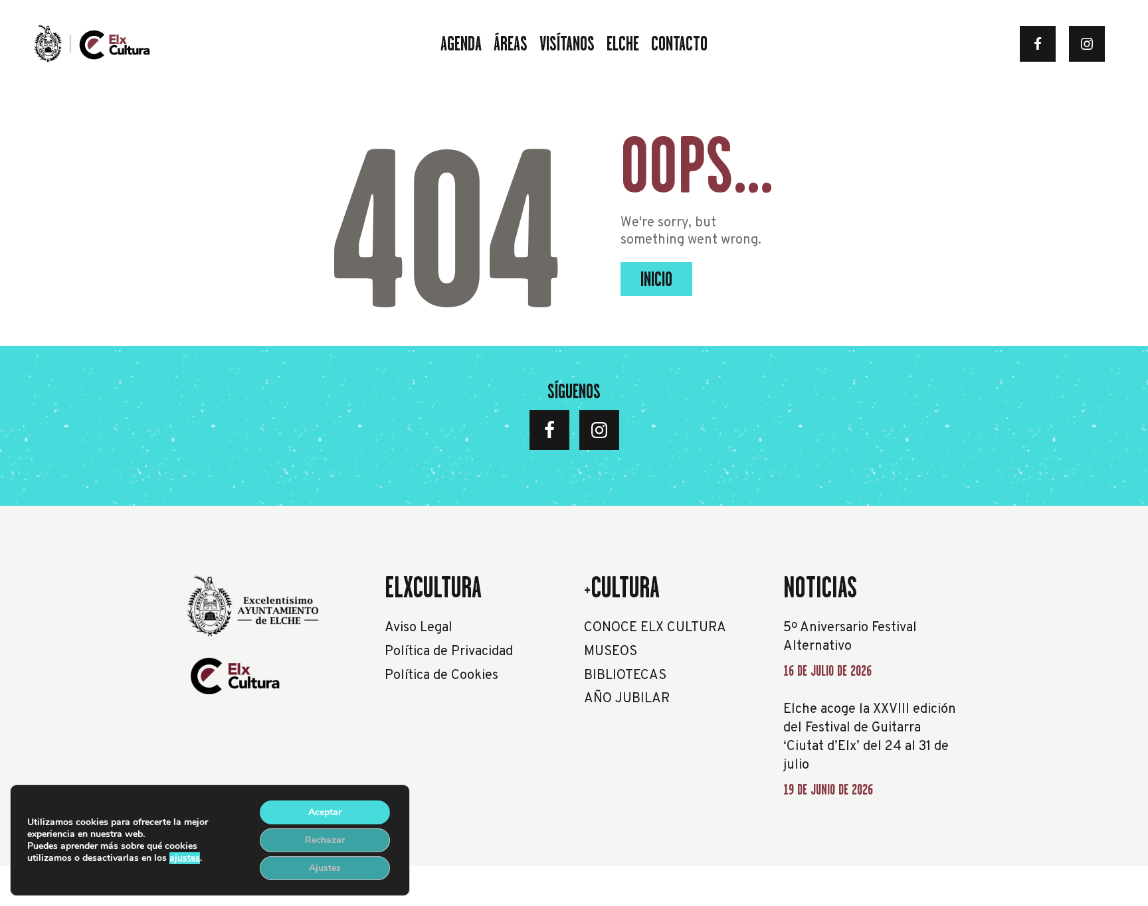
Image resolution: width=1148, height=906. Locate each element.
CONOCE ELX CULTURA (655, 628)
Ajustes (325, 868)
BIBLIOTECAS (625, 675)
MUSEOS (610, 651)
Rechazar (325, 840)
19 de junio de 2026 (828, 789)
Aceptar (324, 812)
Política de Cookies (441, 675)
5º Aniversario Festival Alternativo (850, 637)
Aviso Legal (418, 628)
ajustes (184, 858)
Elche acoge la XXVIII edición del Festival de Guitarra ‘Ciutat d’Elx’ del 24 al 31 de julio (869, 737)
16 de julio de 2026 (827, 670)
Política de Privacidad (449, 651)
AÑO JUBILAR (627, 699)
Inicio (656, 279)
